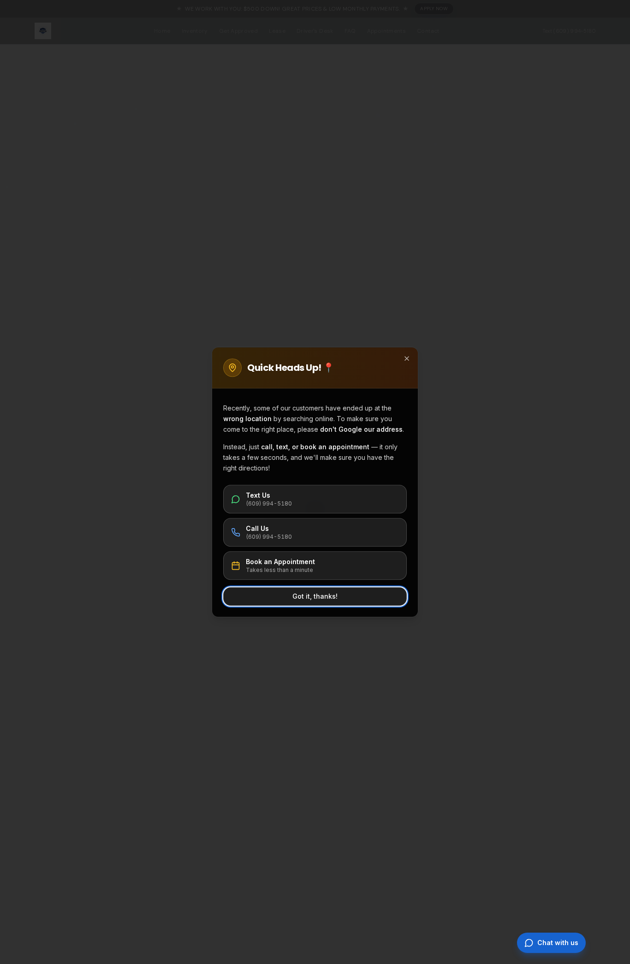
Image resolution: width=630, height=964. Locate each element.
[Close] (406, 358)
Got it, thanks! (315, 596)
